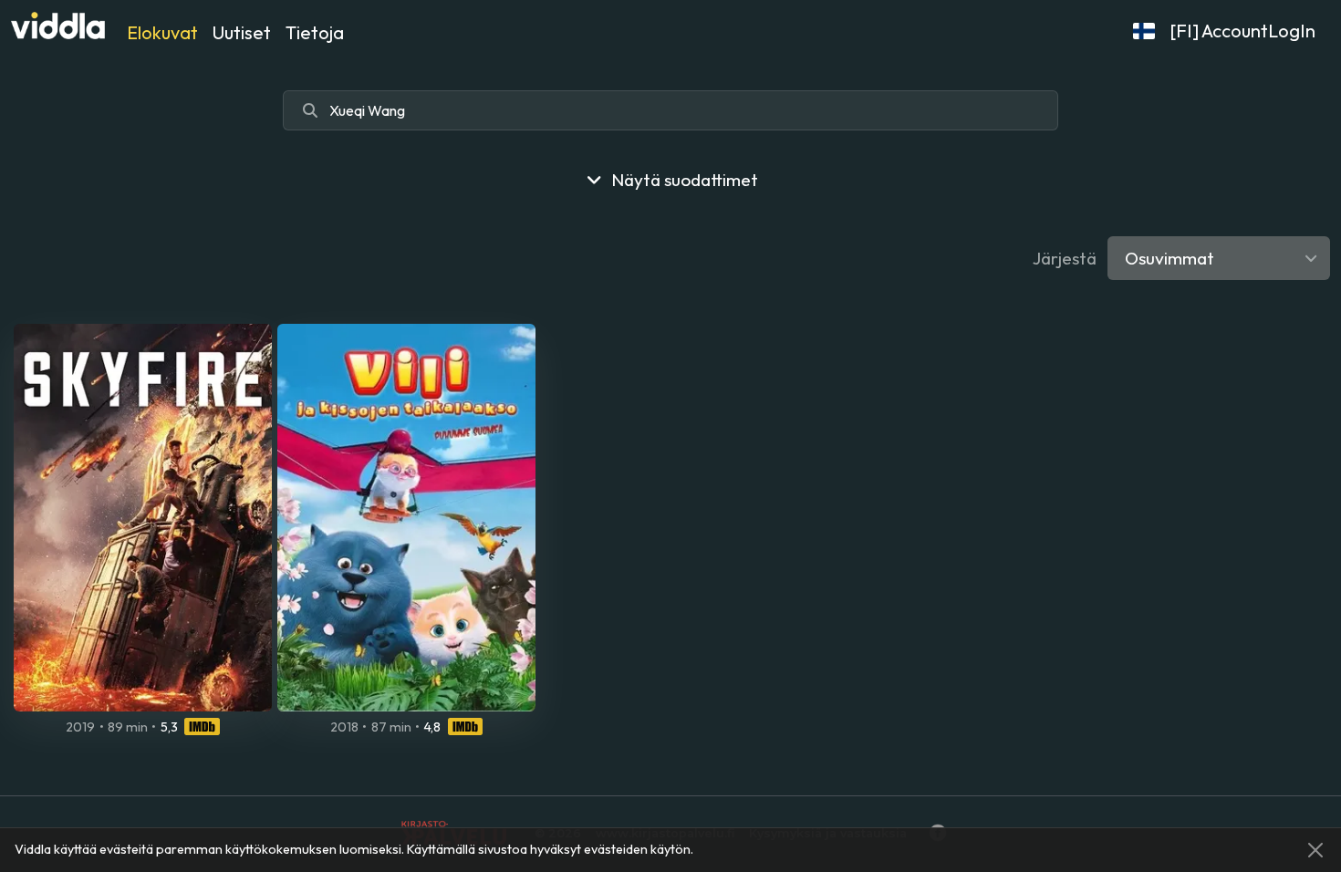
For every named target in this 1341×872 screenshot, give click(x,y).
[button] (1144, 31)
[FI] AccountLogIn (1242, 30)
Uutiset (242, 32)
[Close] (1315, 850)
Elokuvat (162, 32)
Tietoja (315, 32)
